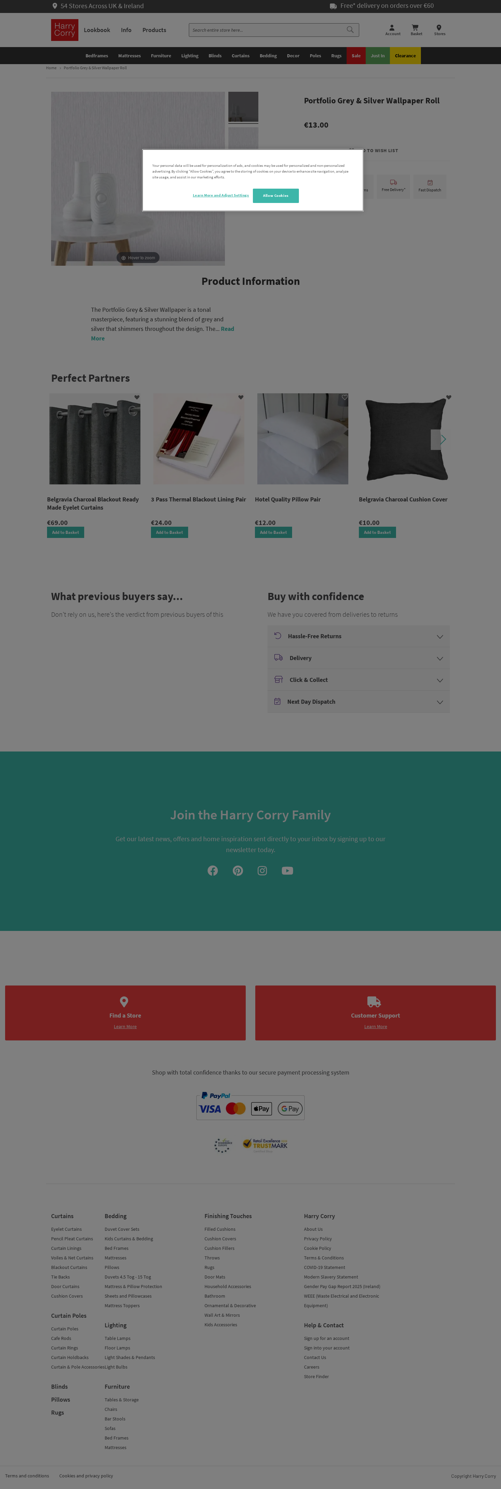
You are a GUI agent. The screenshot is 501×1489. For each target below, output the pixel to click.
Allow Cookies (275, 195)
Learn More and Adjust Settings (221, 195)
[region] (253, 180)
